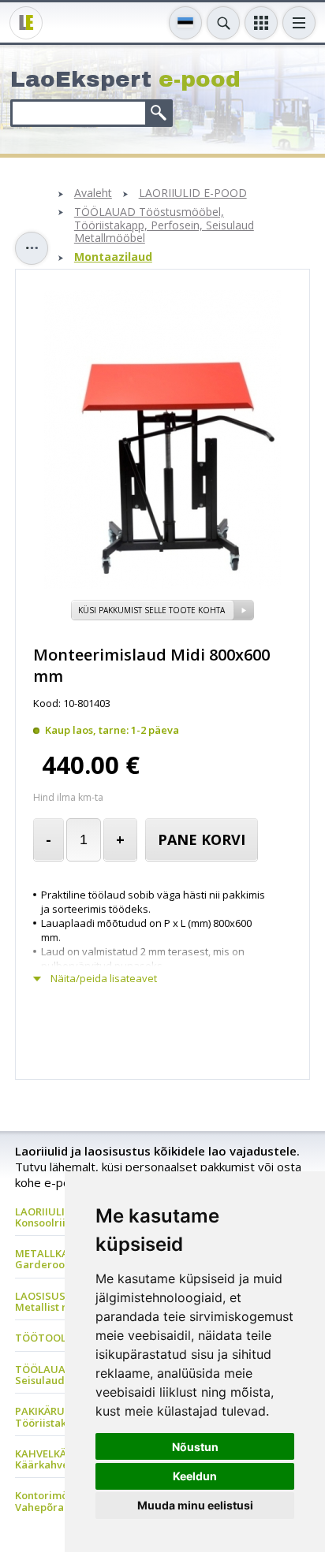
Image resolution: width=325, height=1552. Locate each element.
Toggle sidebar (31, 248)
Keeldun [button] (195, 1476)
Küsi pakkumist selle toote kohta (151, 610)
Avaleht (93, 193)
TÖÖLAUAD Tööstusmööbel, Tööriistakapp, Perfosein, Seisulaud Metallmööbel (164, 225)
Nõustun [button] (195, 1446)
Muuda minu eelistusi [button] (195, 1505)
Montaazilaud (113, 257)
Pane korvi (201, 839)
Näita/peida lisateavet (103, 978)
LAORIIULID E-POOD (193, 193)
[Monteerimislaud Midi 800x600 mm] (162, 585)
